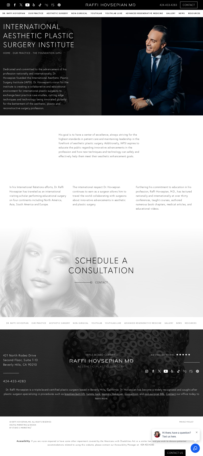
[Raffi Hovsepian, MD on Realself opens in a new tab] (52, 5)
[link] (170, 357)
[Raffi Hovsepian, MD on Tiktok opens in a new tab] (40, 5)
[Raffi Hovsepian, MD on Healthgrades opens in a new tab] (46, 5)
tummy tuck (93, 394)
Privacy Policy (186, 422)
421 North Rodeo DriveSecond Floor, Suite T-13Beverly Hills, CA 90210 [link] (20, 360)
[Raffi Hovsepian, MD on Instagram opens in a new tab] (8, 5)
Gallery (171, 13)
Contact (189, 5)
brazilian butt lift (75, 394)
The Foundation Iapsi (47, 53)
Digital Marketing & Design (23, 426)
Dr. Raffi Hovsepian (14, 13)
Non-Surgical (79, 13)
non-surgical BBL (155, 394)
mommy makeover (112, 394)
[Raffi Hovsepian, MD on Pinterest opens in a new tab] (59, 5)
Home (6, 53)
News (182, 13)
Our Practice (35, 13)
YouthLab (96, 13)
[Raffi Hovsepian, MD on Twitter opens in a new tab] (21, 5)
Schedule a (101, 265)
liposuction (131, 394)
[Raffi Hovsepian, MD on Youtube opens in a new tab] (27, 5)
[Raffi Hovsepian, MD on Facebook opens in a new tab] (14, 5)
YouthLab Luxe (113, 13)
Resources (194, 13)
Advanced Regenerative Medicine (144, 13)
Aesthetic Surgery (57, 13)
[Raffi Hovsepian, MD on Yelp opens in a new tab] (33, 5)
